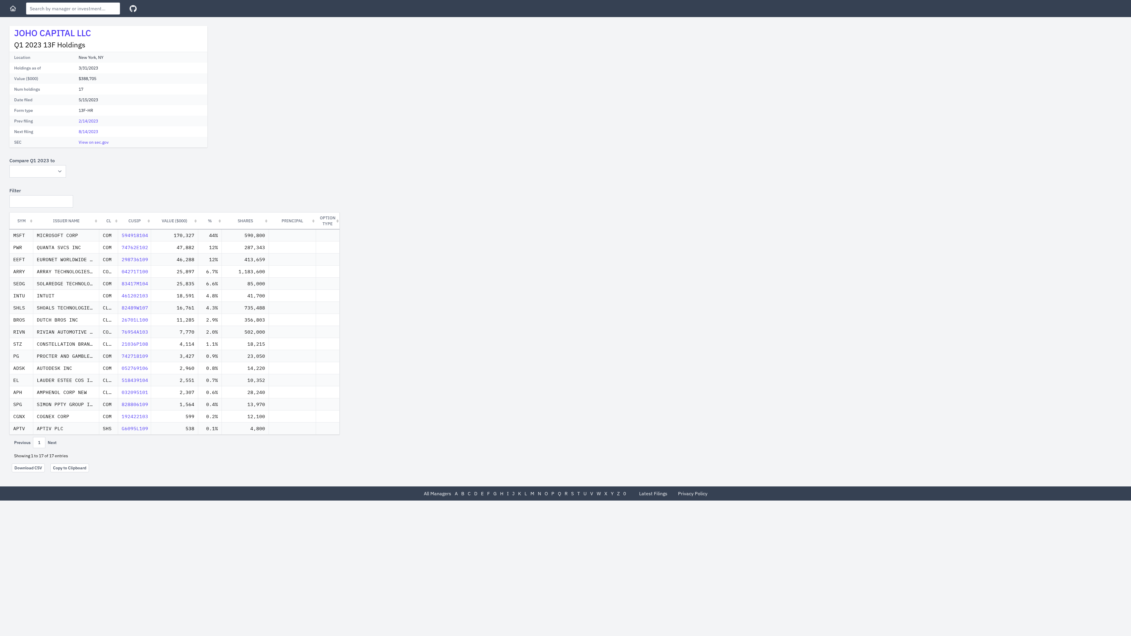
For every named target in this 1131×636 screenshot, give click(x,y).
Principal (292, 220)
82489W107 (135, 308)
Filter (15, 190)
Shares (245, 220)
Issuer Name (66, 220)
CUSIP (134, 220)
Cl (108, 220)
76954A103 (135, 332)
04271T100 (135, 271)
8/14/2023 (88, 131)
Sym (21, 220)
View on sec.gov (94, 142)
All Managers (437, 493)
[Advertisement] (261, 67)
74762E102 (135, 247)
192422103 (135, 416)
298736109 (135, 259)
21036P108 (135, 344)
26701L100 (135, 320)
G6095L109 (135, 428)
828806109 (135, 404)
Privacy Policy (692, 493)
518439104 (135, 380)
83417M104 (135, 283)
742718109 (135, 356)
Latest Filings (653, 493)
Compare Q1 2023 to (32, 160)
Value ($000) (174, 220)
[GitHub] (133, 8)
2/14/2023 (88, 121)
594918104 (135, 235)
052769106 (135, 368)
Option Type (327, 220)
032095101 (135, 392)
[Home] (12, 8)
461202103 (135, 296)
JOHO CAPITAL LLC (52, 33)
